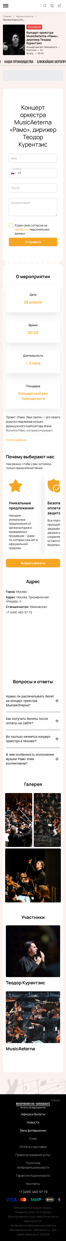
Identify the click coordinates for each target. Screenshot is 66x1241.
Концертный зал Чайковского (41, 47)
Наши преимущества (18, 62)
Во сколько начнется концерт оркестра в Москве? (28, 739)
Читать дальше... (17, 440)
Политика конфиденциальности (33, 1165)
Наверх (55, 1100)
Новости (33, 1122)
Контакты (33, 1183)
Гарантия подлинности (33, 1175)
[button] (12, 173)
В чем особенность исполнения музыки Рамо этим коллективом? (30, 759)
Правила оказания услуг (33, 1155)
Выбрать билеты (33, 563)
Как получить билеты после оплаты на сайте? (27, 721)
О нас (33, 1138)
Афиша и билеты (33, 1114)
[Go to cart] (59, 6)
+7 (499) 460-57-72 (19, 612)
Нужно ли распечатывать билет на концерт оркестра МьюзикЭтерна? (30, 701)
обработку (22, 229)
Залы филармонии (33, 1130)
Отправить (33, 242)
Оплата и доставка (33, 1147)
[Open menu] (5, 6)
